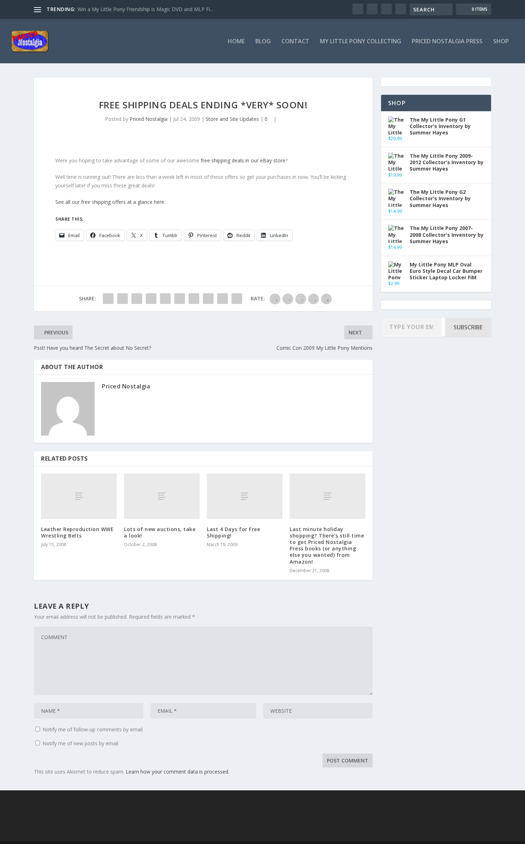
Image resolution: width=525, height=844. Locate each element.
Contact (295, 41)
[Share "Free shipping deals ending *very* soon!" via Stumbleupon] (208, 298)
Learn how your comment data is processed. (177, 771)
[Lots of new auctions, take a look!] (162, 496)
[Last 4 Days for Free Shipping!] (244, 496)
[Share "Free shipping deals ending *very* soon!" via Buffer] (194, 298)
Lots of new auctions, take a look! (159, 532)
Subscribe (468, 327)
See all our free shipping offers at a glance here (109, 201)
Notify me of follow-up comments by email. (93, 729)
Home (236, 41)
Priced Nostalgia (149, 119)
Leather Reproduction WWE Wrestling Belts (77, 532)
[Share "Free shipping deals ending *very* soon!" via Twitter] (122, 298)
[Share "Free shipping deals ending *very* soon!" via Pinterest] (165, 298)
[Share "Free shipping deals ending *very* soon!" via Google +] (137, 298)
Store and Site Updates (232, 119)
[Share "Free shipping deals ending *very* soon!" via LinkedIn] (179, 298)
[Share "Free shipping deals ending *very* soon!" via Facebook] (108, 298)
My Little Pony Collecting (360, 41)
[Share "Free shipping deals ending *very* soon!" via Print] (237, 298)
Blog (263, 41)
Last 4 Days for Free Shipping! (233, 532)
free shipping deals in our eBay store (243, 160)
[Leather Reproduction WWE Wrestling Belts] (79, 496)
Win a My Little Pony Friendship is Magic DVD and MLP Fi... (145, 9)
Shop (501, 41)
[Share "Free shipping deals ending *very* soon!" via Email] (222, 298)
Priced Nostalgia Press (447, 41)
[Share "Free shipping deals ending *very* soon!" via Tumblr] (151, 298)
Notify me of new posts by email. (80, 743)
